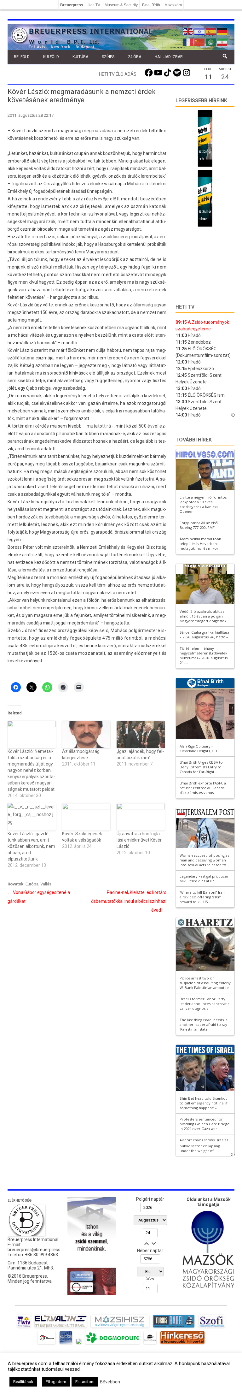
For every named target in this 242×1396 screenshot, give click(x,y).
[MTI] (46, 1343)
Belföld (22, 57)
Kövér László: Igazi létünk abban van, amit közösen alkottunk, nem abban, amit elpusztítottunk (31, 846)
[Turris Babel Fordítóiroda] (174, 1327)
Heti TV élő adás (117, 74)
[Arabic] (211, 41)
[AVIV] (24, 1327)
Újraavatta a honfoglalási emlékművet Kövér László (139, 840)
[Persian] (222, 41)
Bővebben (110, 1382)
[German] (222, 30)
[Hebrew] (199, 30)
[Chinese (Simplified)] (199, 41)
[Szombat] (66, 1343)
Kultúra (80, 57)
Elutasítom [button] (85, 1381)
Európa (32, 884)
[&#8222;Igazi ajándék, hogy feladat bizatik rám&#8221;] (141, 734)
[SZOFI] (211, 1327)
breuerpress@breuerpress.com (39, 1249)
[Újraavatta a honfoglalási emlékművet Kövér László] (141, 817)
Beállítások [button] (23, 1381)
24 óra (134, 57)
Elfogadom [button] (56, 1381)
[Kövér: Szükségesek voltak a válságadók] (86, 817)
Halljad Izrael (169, 57)
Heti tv (185, 307)
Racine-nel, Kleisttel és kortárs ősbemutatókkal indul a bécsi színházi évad (128, 901)
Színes (108, 57)
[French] (188, 41)
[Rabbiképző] (79, 1343)
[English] (188, 30)
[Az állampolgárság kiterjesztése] (86, 734)
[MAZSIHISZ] (120, 1327)
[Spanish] (211, 30)
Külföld (51, 57)
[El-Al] (60, 1327)
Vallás (45, 884)
